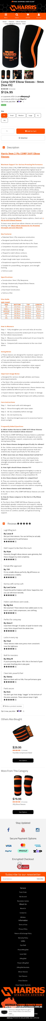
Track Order (23, 892)
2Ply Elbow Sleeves (19, 804)
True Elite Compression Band (22, 753)
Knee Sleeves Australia (23, 985)
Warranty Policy (23, 938)
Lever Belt (23, 954)
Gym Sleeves (23, 976)
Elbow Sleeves (21, 21)
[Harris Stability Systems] (23, 8)
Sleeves (11, 21)
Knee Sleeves (23, 980)
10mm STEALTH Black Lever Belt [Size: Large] (20, 1012)
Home (5, 21)
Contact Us (23, 913)
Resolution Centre (23, 901)
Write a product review (13, 706)
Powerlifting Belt (23, 949)
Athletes (23, 917)
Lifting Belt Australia (23, 967)
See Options (23, 760)
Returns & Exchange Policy (23, 933)
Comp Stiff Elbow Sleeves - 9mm (15, 24)
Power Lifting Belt (23, 963)
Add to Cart (31, 131)
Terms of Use (23, 924)
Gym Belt (23, 945)
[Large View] (5, 74)
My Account (23, 896)
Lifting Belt (23, 958)
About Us (23, 908)
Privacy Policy (23, 929)
